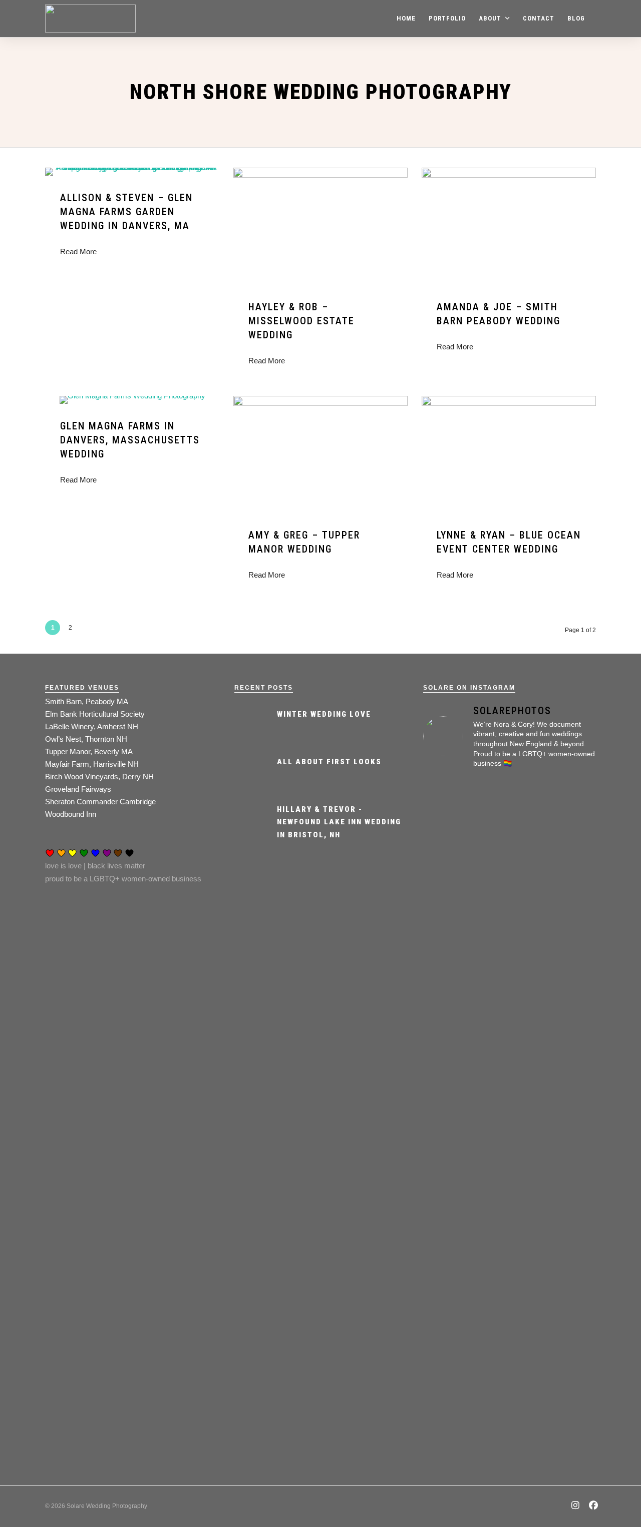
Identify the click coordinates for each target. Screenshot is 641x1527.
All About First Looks (329, 761)
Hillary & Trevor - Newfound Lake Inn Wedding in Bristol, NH (339, 822)
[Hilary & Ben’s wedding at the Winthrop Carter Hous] (450, 1283)
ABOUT (490, 18)
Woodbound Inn (70, 814)
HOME (406, 18)
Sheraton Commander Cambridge (100, 801)
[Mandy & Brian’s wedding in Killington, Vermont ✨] (569, 1289)
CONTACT (538, 18)
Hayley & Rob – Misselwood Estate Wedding (301, 321)
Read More (78, 251)
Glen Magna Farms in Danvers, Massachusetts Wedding (130, 440)
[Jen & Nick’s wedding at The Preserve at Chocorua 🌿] (569, 928)
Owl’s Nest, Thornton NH (86, 739)
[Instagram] (575, 1506)
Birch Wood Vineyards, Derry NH (99, 776)
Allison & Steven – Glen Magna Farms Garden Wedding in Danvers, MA (126, 212)
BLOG (576, 18)
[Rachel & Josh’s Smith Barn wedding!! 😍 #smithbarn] (450, 953)
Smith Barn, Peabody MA (86, 701)
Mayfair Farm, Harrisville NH (92, 764)
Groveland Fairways (78, 789)
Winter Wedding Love (324, 714)
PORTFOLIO (447, 18)
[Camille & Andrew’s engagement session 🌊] (509, 1155)
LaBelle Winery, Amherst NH (91, 726)
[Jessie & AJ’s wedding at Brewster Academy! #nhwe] (509, 915)
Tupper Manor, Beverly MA (89, 751)
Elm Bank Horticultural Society (95, 714)
